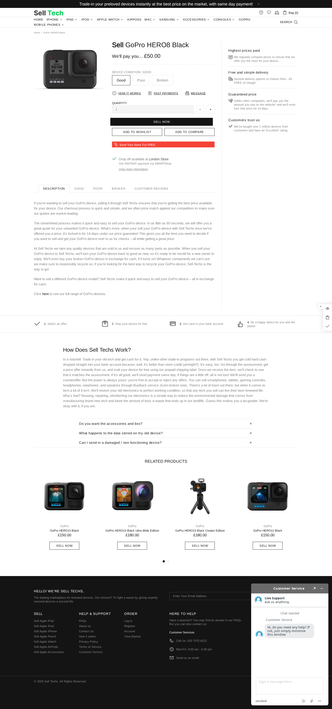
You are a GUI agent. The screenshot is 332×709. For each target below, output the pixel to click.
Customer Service (91, 652)
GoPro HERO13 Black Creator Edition (200, 530)
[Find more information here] (290, 644)
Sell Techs (49, 12)
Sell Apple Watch (45, 641)
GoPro (64, 526)
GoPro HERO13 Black (64, 530)
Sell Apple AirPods (46, 647)
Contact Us (86, 631)
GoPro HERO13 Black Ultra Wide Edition (132, 530)
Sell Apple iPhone (45, 631)
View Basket (132, 636)
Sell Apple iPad (44, 621)
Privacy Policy (88, 641)
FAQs (83, 621)
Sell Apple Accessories (49, 652)
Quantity (119, 103)
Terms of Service (90, 647)
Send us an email (187, 658)
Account (129, 631)
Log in (128, 621)
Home (37, 32)
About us (85, 626)
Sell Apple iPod (44, 626)
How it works (87, 636)
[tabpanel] (64, 515)
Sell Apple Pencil (45, 636)
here (45, 294)
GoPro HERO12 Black (267, 530)
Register (129, 626)
